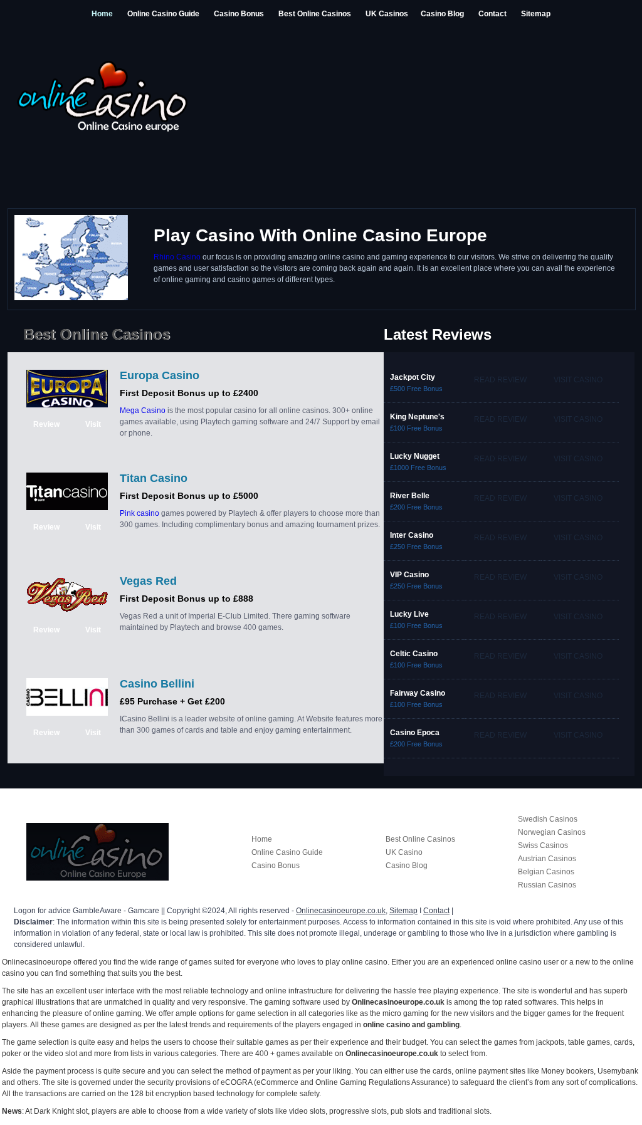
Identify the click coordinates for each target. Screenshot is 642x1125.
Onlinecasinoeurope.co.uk (341, 910)
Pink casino (139, 513)
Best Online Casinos (314, 13)
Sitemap (535, 13)
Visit (93, 424)
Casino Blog (442, 13)
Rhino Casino (177, 257)
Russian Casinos (547, 885)
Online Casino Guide (163, 13)
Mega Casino (143, 410)
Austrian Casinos (547, 858)
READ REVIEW (500, 379)
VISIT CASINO (578, 379)
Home (102, 13)
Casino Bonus (239, 13)
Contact (492, 13)
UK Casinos (387, 13)
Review (46, 424)
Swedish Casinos (547, 819)
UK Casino (404, 852)
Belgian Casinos (546, 871)
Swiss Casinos (543, 845)
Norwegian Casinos (552, 832)
